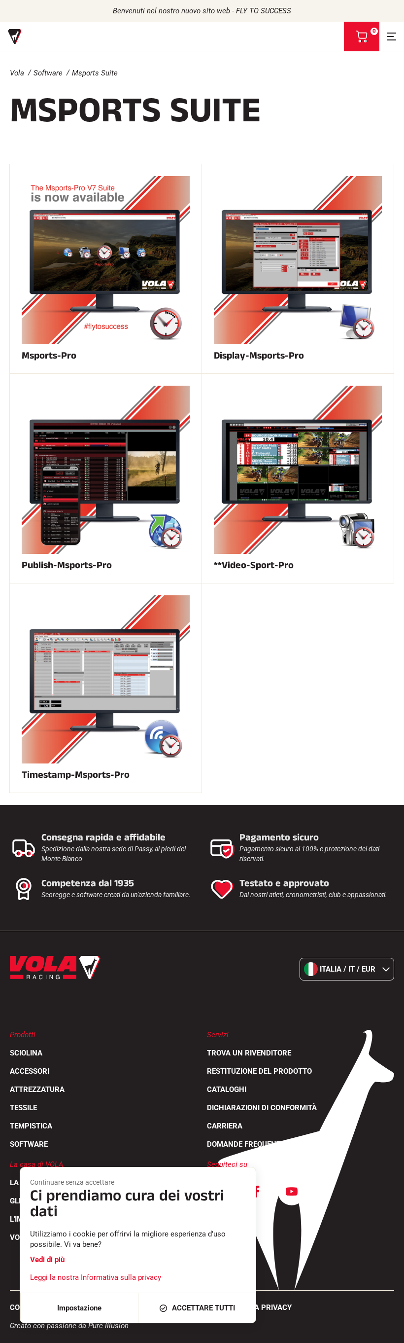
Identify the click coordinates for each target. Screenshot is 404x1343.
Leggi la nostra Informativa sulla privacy (95, 1277)
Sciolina (26, 1053)
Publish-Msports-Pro (67, 565)
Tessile (23, 1107)
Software (48, 73)
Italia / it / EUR (347, 969)
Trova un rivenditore (249, 1053)
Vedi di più (47, 1259)
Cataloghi (226, 1089)
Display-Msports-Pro (259, 356)
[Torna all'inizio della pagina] (384, 1330)
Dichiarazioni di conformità (262, 1107)
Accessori (29, 1071)
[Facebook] (256, 1191)
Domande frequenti (245, 1144)
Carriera (224, 1126)
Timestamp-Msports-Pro (76, 775)
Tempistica (31, 1126)
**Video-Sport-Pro (254, 565)
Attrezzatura (37, 1089)
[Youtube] (291, 1191)
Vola (17, 73)
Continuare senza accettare (72, 1182)
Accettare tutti (203, 1308)
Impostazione (79, 1308)
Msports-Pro (49, 356)
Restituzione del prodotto (259, 1071)
